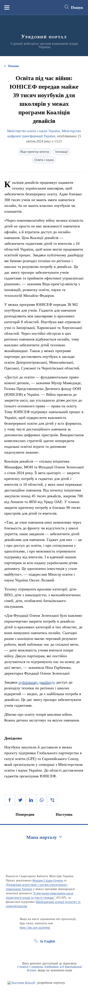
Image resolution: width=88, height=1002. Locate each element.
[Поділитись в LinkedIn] (31, 800)
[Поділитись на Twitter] (20, 800)
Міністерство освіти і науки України (33, 131)
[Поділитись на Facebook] (9, 800)
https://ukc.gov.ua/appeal (35, 927)
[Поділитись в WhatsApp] (42, 800)
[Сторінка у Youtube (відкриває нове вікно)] (51, 951)
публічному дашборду (37, 682)
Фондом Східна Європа (47, 880)
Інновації (61, 151)
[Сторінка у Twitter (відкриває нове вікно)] (43, 951)
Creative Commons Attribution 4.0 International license (49, 968)
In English (47, 941)
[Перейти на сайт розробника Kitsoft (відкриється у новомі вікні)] (21, 983)
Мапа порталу (41, 837)
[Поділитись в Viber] (52, 800)
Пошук (77, 7)
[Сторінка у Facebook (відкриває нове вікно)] (35, 951)
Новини (13, 66)
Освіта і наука (44, 159)
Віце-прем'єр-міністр (34, 151)
